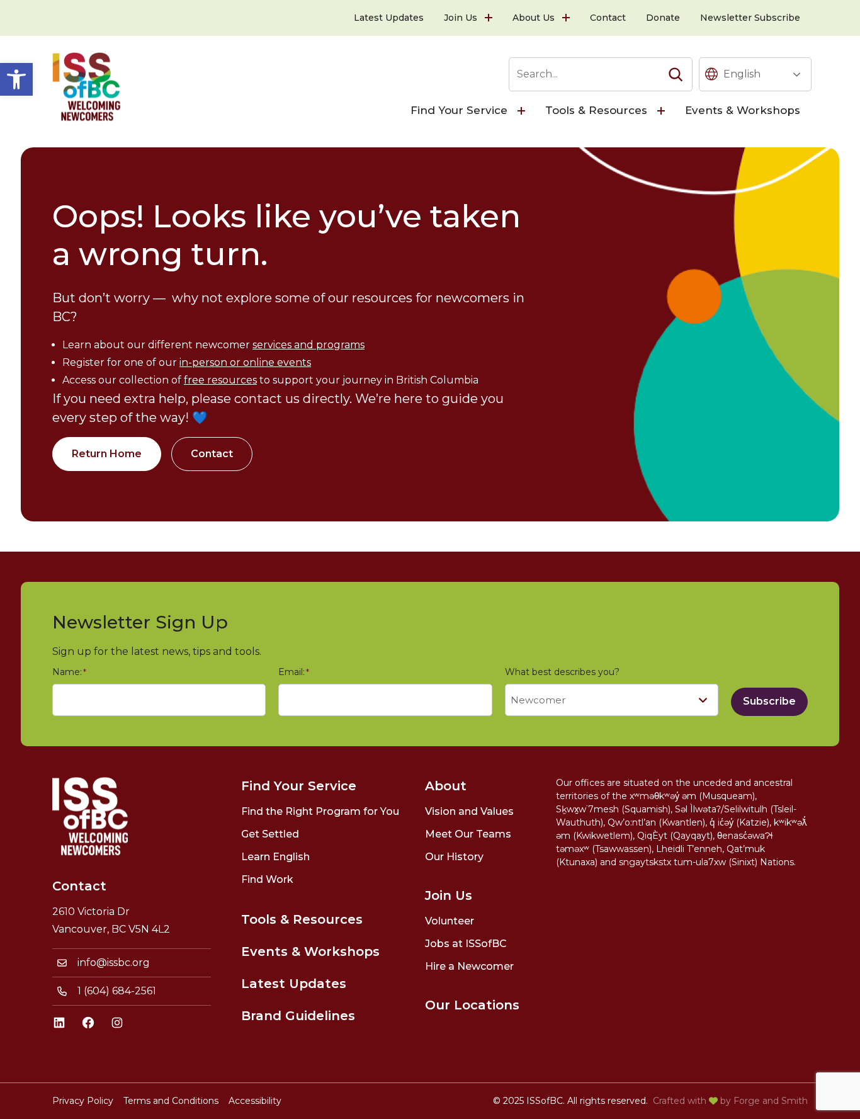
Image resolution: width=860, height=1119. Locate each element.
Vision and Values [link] (469, 811)
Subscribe (769, 701)
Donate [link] (663, 17)
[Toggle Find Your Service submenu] (522, 110)
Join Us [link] (460, 17)
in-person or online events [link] (245, 362)
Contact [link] (608, 17)
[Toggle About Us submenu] (567, 18)
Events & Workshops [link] (742, 110)
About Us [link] (533, 17)
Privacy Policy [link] (82, 1100)
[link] (16, 79)
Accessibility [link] (255, 1100)
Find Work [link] (267, 879)
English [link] (742, 74)
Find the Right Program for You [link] (320, 811)
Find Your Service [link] (458, 110)
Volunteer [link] (449, 921)
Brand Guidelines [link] (298, 1015)
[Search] (675, 74)
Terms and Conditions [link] (170, 1100)
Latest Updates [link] (389, 17)
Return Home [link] (107, 454)
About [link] (446, 785)
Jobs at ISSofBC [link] (466, 944)
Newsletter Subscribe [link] (750, 17)
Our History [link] (454, 857)
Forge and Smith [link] (770, 1100)
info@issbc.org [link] (113, 962)
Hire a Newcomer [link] (469, 966)
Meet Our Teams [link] (468, 834)
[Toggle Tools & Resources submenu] (662, 110)
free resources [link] (220, 380)
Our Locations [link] (472, 1005)
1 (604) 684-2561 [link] (116, 991)
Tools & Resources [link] (596, 110)
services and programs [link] (308, 345)
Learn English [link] (275, 857)
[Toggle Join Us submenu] (490, 18)
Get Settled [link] (270, 834)
